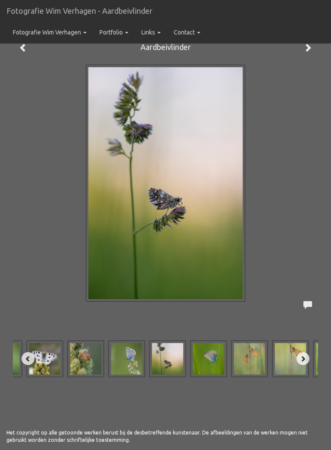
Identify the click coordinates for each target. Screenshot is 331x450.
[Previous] (28, 358)
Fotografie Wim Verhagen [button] (47, 32)
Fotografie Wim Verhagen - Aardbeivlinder (79, 10)
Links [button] (148, 32)
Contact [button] (185, 32)
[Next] (303, 358)
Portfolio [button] (112, 32)
